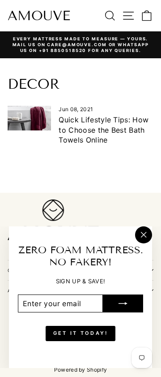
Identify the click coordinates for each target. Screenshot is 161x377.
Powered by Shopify (80, 369)
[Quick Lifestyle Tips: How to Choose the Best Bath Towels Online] (29, 118)
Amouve (39, 16)
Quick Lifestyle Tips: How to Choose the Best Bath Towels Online (103, 129)
